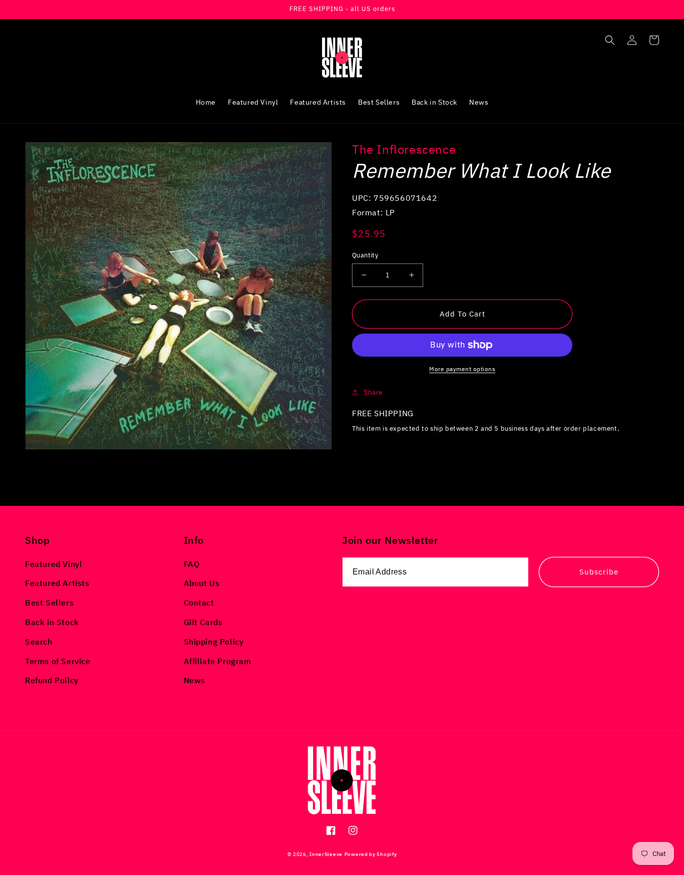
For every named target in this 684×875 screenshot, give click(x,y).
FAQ (192, 564)
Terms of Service (58, 661)
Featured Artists (57, 583)
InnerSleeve (326, 854)
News (194, 680)
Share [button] (373, 392)
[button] (610, 40)
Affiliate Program (217, 661)
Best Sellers (49, 603)
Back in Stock (52, 622)
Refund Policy (52, 680)
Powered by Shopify (371, 854)
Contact (199, 603)
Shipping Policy (214, 642)
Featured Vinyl (53, 564)
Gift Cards (203, 622)
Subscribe (598, 571)
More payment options (462, 369)
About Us (202, 583)
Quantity (365, 255)
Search (39, 642)
